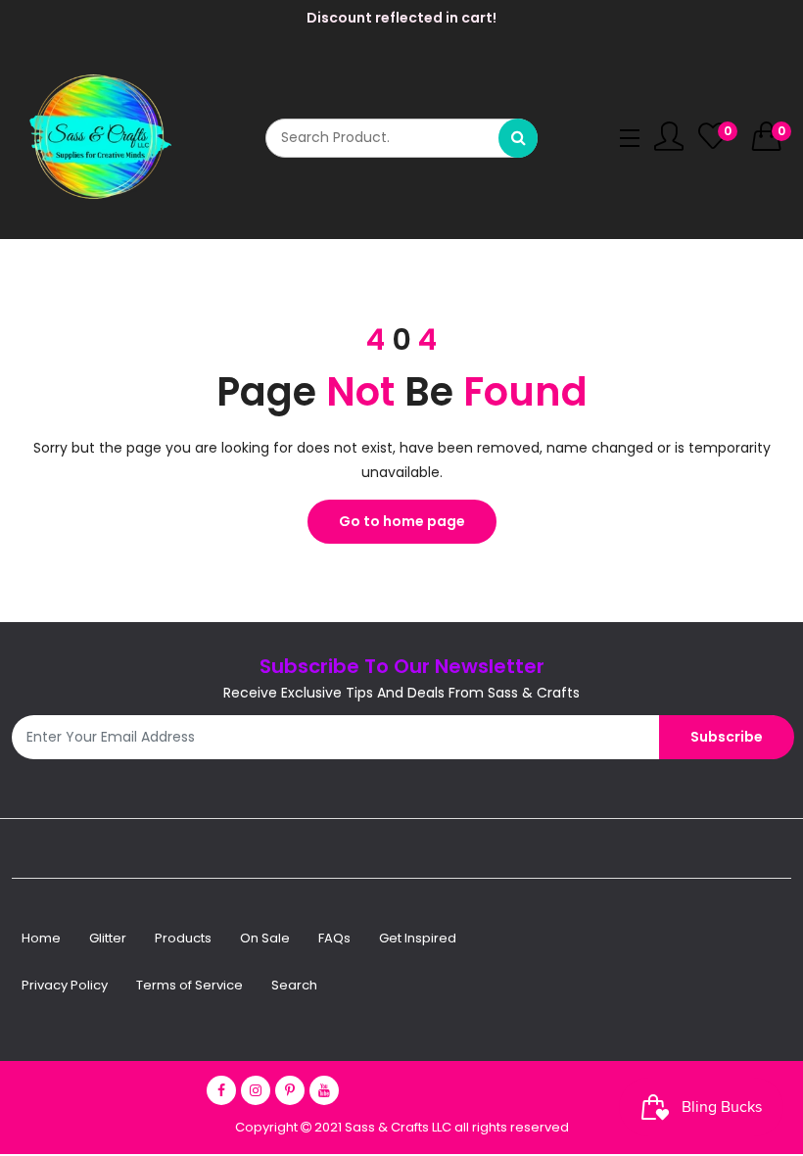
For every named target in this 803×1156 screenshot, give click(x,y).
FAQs (334, 938)
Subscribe (726, 737)
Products (183, 938)
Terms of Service (189, 985)
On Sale (265, 938)
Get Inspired (417, 938)
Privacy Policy (65, 985)
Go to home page (402, 521)
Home (41, 938)
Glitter (107, 938)
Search (294, 985)
